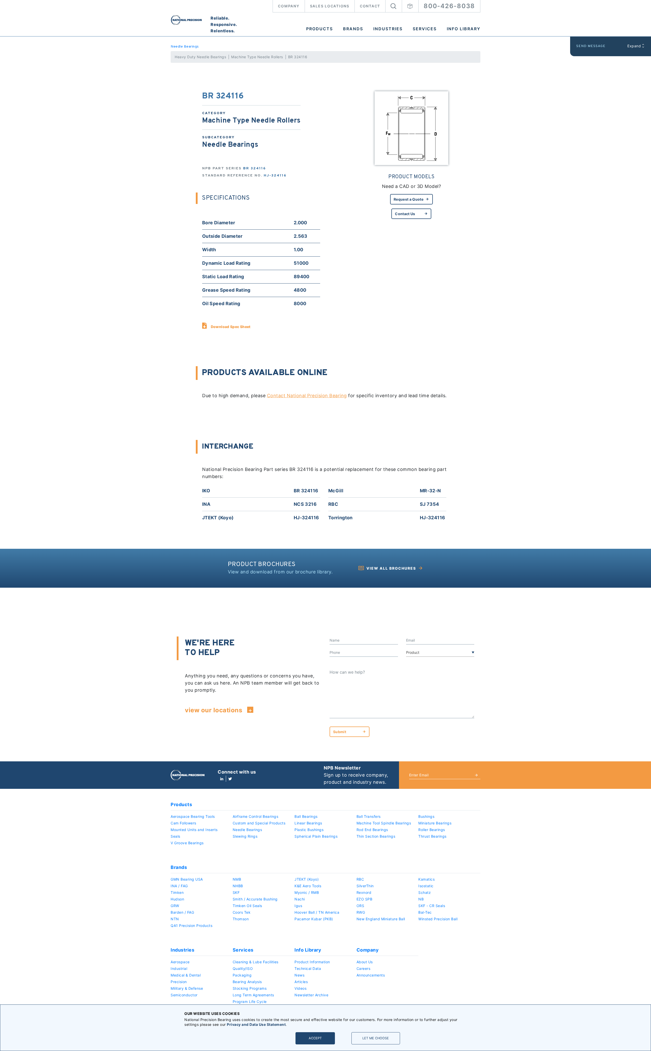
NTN (175, 919)
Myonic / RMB (306, 892)
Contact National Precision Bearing (307, 395)
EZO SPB (365, 899)
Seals (175, 836)
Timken (177, 892)
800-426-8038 (449, 6)
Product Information (312, 962)
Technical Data (307, 968)
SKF (236, 892)
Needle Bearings (185, 47)
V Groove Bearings (187, 843)
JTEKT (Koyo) (306, 879)
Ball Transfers (369, 816)
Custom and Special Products (259, 823)
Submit (339, 732)
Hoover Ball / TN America (316, 912)
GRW (175, 906)
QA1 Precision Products (191, 925)
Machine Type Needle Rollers (257, 57)
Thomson (241, 919)
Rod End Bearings (372, 829)
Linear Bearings (308, 823)
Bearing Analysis (247, 982)
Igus (298, 906)
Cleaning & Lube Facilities (255, 962)
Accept (315, 1038)
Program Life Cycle (250, 1001)
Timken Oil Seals (247, 906)
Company (288, 6)
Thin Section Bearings (376, 836)
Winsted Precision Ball (437, 919)
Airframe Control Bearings (255, 816)
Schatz (424, 892)
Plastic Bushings (308, 829)
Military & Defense (187, 988)
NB (421, 899)
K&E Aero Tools (307, 886)
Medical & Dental (186, 975)
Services (425, 28)
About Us (365, 962)
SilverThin (365, 886)
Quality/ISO (243, 968)
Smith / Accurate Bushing (255, 899)
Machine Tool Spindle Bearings (384, 823)
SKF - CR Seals (431, 906)
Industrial (179, 968)
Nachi (299, 899)
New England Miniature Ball (381, 919)
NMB (237, 879)
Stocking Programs (250, 988)
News (299, 975)
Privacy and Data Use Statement (256, 1024)
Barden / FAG (182, 912)
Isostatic (426, 886)
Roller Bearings (431, 829)
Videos (300, 988)
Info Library (463, 28)
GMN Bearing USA (187, 879)
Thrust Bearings (432, 836)
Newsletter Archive (311, 995)
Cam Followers (183, 823)
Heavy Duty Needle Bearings (200, 57)
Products (319, 28)
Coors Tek (242, 912)
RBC (360, 879)
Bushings (426, 816)
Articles (301, 982)
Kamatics (426, 879)
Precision (179, 982)
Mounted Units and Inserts (194, 829)
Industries (388, 28)
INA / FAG (179, 886)
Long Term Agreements (253, 995)
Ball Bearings (306, 816)
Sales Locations (329, 6)
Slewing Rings (245, 836)
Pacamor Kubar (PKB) (313, 919)
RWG (361, 912)
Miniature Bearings (434, 823)
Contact (370, 6)
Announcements (371, 975)
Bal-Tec (425, 912)
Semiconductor (184, 995)
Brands (353, 28)
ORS (360, 906)
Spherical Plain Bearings (315, 836)
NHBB (238, 886)
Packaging (242, 975)
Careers (364, 968)
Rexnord (364, 892)
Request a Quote (408, 199)
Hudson (177, 899)
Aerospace (180, 962)
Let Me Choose (375, 1038)
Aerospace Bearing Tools (193, 816)
